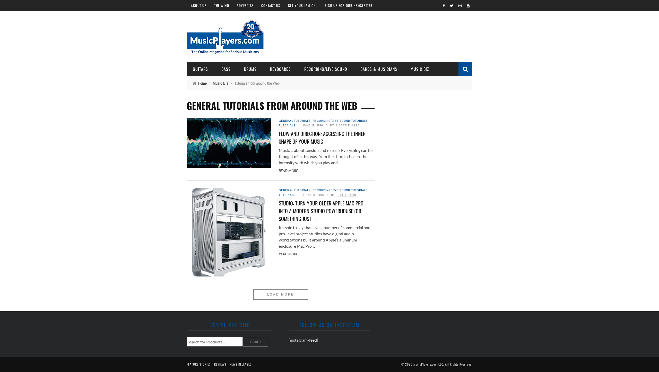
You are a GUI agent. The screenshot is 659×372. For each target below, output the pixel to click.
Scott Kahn (346, 195)
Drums (250, 69)
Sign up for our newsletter (349, 5)
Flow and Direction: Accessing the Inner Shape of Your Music (322, 137)
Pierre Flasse (348, 125)
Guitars (200, 69)
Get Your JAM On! (302, 5)
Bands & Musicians (378, 69)
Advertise (245, 5)
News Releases (241, 364)
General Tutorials (295, 121)
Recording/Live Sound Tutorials (340, 121)
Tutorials (287, 125)
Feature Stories (199, 364)
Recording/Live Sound (325, 69)
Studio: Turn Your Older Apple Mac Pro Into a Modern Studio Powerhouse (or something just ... (321, 210)
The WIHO (221, 5)
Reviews (220, 364)
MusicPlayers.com (425, 364)
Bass (226, 69)
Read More (288, 170)
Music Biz (420, 69)
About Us (198, 5)
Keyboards (280, 69)
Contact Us (270, 5)
